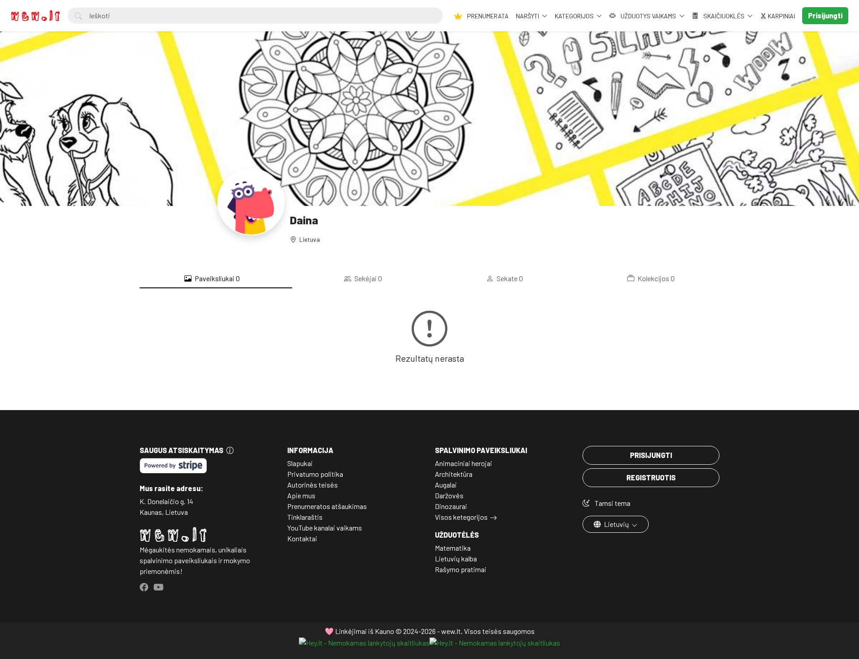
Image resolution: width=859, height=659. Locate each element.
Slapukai (300, 463)
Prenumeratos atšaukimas (327, 506)
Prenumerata (487, 16)
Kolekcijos (655, 278)
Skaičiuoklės (724, 16)
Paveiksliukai (216, 278)
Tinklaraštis (305, 517)
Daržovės (449, 495)
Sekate (509, 278)
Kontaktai (302, 538)
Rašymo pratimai (460, 569)
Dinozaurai (451, 506)
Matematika (453, 547)
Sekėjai (367, 278)
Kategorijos (575, 16)
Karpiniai (780, 16)
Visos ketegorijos (461, 517)
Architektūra (453, 474)
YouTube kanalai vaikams (324, 527)
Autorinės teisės (312, 484)
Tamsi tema (611, 503)
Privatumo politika (315, 474)
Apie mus (301, 495)
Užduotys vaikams (648, 16)
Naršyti (528, 16)
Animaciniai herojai (463, 463)
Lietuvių (616, 524)
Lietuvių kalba (456, 558)
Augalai (446, 484)
